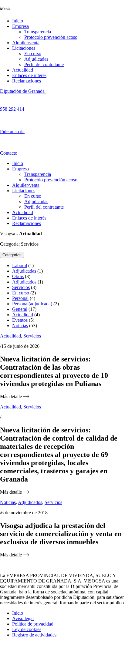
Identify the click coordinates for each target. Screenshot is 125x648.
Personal (20, 298)
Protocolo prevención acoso (50, 37)
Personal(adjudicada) (32, 303)
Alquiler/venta (25, 42)
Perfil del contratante (44, 64)
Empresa (20, 26)
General (19, 309)
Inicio (17, 20)
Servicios (21, 287)
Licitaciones (23, 48)
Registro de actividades (34, 634)
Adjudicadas (36, 59)
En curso (32, 53)
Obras (18, 276)
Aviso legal (23, 618)
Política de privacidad (32, 623)
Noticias (20, 325)
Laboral (19, 265)
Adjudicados (24, 281)
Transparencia (37, 31)
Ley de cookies (26, 629)
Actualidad (22, 69)
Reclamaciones (26, 80)
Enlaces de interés (29, 75)
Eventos (20, 320)
